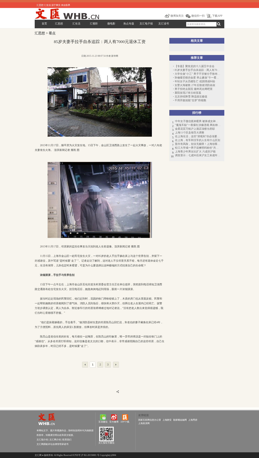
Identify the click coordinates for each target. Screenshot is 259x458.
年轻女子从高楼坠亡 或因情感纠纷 (195, 81)
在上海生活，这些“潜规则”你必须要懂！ (198, 136)
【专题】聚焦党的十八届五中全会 (194, 66)
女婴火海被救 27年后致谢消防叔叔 (195, 85)
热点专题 (128, 23)
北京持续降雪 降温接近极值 (191, 96)
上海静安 (167, 420)
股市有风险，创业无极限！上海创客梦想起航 (198, 144)
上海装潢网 (144, 423)
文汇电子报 (146, 23)
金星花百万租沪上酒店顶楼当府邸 (195, 128)
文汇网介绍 (55, 439)
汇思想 (59, 23)
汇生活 (76, 23)
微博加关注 (177, 15)
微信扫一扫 (198, 15)
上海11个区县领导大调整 (189, 132)
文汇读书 (163, 23)
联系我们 (66, 439)
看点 (52, 33)
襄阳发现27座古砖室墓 (188, 92)
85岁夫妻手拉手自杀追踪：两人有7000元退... (198, 70)
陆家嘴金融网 (180, 420)
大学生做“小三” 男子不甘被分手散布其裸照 (198, 73)
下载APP (216, 15)
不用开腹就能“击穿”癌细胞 (190, 100)
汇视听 (94, 23)
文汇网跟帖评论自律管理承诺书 (52, 444)
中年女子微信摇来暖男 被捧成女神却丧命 (198, 121)
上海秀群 (192, 420)
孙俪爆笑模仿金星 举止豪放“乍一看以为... (198, 77)
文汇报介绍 (42, 439)
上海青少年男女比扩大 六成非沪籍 (195, 151)
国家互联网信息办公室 (149, 420)
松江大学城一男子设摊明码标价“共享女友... (198, 147)
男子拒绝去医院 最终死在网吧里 (194, 89)
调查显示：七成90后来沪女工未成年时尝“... (198, 155)
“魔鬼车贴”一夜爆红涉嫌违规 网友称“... (198, 125)
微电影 (111, 23)
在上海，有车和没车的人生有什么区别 (197, 140)
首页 (44, 23)
